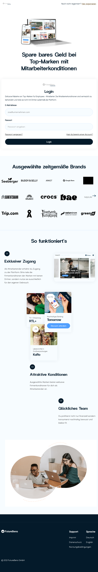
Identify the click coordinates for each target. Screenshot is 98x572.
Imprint (72, 537)
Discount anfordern (58, 326)
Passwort (8, 120)
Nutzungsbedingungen (80, 547)
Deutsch (90, 537)
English (89, 542)
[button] (4, 196)
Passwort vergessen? (14, 134)
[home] (7, 4)
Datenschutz (75, 542)
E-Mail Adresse (11, 105)
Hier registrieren (89, 4)
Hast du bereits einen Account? (79, 134)
